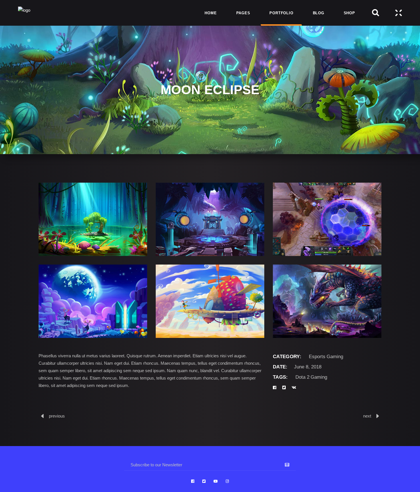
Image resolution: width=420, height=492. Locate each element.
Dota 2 (302, 377)
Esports (317, 356)
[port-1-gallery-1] (93, 301)
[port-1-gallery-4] (93, 219)
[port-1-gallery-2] (210, 301)
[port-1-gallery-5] (210, 219)
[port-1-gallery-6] (327, 219)
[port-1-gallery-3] (327, 301)
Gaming (335, 356)
